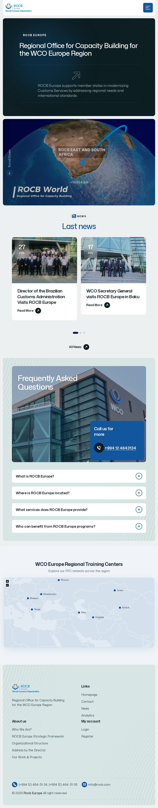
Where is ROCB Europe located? (43, 492)
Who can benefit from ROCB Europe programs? (55, 526)
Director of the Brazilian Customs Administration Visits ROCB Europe (41, 296)
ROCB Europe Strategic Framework (38, 736)
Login (85, 729)
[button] (75, 333)
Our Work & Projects (27, 757)
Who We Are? (22, 729)
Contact (87, 701)
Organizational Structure (30, 743)
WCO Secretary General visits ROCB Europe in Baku (112, 293)
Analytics (87, 715)
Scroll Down (9, 158)
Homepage (89, 695)
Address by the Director (29, 750)
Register (87, 736)
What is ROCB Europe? (35, 476)
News (85, 708)
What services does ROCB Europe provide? (51, 509)
